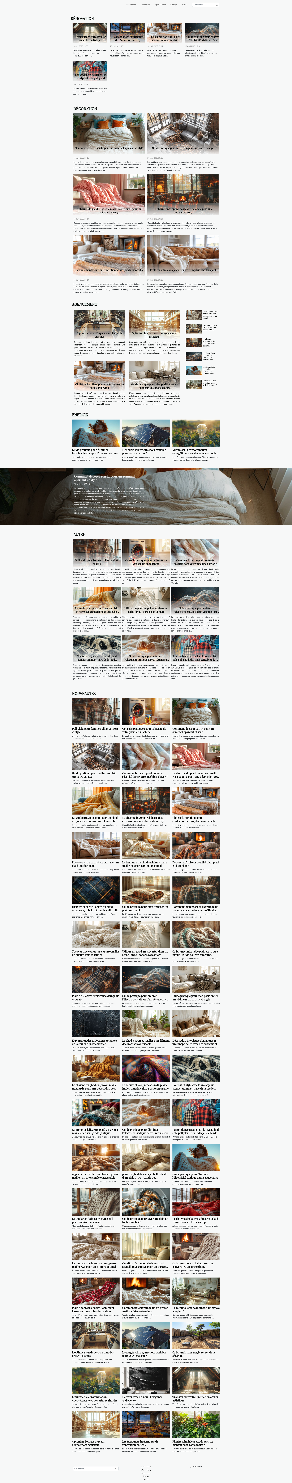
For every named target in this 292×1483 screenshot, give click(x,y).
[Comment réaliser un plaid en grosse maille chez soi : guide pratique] (96, 1113)
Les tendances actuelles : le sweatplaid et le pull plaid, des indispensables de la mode (90, 80)
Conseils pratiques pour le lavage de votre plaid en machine (146, 561)
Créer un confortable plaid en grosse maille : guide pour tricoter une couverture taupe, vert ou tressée (195, 954)
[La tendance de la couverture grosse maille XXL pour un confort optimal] (96, 1246)
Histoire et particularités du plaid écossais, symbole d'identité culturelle (95, 908)
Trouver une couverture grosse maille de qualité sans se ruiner (95, 953)
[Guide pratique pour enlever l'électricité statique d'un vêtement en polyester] (202, 33)
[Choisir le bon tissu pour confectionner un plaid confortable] (164, 33)
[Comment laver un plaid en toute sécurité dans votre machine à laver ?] (195, 553)
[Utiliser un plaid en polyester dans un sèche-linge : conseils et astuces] (146, 601)
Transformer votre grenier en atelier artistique (90, 38)
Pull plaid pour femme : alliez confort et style (96, 561)
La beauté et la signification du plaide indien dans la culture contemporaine (145, 1086)
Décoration (145, 5)
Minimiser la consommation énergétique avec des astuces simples (195, 451)
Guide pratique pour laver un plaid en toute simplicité (145, 1220)
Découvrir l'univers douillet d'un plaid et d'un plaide (195, 863)
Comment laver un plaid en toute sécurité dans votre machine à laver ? (195, 561)
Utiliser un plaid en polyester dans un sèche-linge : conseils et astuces (146, 609)
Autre (184, 5)
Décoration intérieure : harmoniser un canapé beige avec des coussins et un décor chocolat (194, 1044)
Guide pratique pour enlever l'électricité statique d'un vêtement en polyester (202, 40)
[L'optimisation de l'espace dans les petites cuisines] (99, 324)
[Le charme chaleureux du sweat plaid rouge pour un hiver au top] (196, 1202)
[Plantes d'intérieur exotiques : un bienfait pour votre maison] (196, 1424)
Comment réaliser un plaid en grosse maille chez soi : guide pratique (95, 1131)
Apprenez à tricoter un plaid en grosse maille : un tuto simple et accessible (95, 1175)
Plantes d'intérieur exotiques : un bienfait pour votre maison (192, 1443)
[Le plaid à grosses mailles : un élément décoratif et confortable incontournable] (146, 1024)
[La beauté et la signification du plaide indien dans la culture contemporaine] (146, 1068)
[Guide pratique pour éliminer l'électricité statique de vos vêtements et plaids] (146, 649)
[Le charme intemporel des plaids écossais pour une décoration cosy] (183, 195)
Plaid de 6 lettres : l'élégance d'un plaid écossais (95, 997)
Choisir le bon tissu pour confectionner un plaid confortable (165, 40)
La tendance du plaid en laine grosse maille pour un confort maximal (144, 863)
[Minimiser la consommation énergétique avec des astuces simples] (196, 433)
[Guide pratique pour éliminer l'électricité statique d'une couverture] (194, 370)
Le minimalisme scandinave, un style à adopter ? (210, 382)
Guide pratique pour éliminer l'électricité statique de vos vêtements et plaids (146, 659)
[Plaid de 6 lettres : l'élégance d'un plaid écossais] (96, 979)
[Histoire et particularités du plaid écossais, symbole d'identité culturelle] (96, 890)
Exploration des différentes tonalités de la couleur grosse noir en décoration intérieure (94, 1044)
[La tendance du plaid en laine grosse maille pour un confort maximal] (146, 845)
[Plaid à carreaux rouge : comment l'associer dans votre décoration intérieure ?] (96, 1291)
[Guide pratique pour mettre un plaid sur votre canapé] (183, 134)
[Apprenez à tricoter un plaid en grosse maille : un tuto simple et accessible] (96, 1157)
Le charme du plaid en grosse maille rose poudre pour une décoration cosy (109, 210)
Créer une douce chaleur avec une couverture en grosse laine (193, 1264)
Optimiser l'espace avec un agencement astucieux (154, 334)
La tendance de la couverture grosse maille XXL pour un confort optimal (94, 1264)
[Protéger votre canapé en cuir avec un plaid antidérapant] (183, 256)
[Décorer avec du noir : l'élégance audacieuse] (146, 1380)
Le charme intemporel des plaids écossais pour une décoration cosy (182, 210)
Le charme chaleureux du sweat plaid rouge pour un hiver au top (195, 1220)
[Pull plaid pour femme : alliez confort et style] (97, 553)
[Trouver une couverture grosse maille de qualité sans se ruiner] (96, 934)
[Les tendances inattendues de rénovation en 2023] (127, 33)
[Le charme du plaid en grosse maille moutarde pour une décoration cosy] (96, 1068)
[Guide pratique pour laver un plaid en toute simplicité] (146, 1202)
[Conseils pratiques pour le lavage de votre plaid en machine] (146, 553)
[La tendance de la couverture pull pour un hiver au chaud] (194, 315)
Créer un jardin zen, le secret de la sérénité (193, 1353)
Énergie (173, 5)
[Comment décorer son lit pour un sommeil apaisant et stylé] (109, 134)
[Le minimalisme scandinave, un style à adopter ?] (194, 384)
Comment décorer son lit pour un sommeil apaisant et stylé (109, 148)
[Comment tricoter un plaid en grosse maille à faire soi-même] (146, 1291)
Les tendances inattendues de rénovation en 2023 (128, 38)
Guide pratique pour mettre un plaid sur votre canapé (183, 148)
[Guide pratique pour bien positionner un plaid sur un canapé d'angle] (154, 375)
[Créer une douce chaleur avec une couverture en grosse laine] (196, 1246)
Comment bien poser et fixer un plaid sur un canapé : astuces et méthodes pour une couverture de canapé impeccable (195, 912)
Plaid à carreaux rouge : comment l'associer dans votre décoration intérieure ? (93, 1311)
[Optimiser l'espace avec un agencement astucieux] (154, 324)
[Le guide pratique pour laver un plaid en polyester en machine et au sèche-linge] (97, 601)
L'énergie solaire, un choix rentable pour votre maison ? (144, 451)
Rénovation (131, 5)
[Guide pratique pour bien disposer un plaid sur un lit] (146, 890)
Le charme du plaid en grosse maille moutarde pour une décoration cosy (94, 1086)
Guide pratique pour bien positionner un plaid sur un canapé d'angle (154, 385)
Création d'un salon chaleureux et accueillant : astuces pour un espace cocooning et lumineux (144, 1266)
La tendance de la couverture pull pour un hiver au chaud (210, 314)
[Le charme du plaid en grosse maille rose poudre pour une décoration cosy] (109, 195)
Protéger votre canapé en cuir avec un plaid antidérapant (183, 270)
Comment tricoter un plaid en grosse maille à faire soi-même (145, 1309)
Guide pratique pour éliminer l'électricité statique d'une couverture (209, 371)
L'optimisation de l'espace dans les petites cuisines (100, 334)
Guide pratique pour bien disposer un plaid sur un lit (145, 908)
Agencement (160, 5)
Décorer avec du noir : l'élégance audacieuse (142, 1398)
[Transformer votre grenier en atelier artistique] (90, 33)
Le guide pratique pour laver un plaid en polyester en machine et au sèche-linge (96, 611)
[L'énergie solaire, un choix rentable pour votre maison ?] (146, 433)
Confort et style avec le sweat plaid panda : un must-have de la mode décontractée (97, 659)
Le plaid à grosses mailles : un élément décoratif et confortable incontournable (146, 1044)
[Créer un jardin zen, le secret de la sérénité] (196, 1335)
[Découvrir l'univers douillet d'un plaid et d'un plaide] (196, 845)
